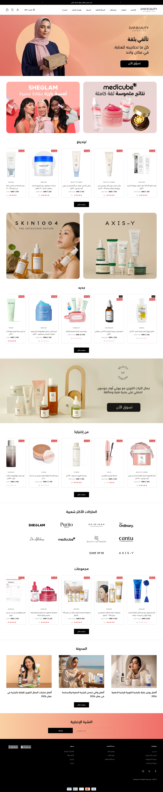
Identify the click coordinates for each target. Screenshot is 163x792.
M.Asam (43, 472)
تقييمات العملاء (76, 10)
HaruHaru (11, 472)
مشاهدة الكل (81, 204)
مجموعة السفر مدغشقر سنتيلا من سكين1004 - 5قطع (76, 613)
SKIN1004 (11, 182)
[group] (81, 45)
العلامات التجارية (69, 751)
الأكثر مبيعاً (70, 755)
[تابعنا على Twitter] (149, 771)
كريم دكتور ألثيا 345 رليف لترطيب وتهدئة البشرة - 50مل (141, 186)
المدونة (88, 10)
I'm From (76, 472)
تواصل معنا (111, 751)
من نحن (154, 751)
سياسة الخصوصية (151, 759)
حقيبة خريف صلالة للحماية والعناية (76, 331)
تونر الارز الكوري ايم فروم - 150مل (76, 475)
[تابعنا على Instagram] (143, 771)
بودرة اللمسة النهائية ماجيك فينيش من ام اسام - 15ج (43, 476)
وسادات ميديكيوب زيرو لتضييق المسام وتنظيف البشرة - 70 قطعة (43, 186)
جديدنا (72, 763)
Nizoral (141, 328)
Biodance (11, 609)
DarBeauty (76, 328)
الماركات (123, 10)
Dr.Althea (142, 182)
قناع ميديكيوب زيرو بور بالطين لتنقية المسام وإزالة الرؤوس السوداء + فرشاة (141, 613)
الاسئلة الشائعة (100, 10)
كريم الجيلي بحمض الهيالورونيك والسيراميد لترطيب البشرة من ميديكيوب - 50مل (44, 332)
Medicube (44, 182)
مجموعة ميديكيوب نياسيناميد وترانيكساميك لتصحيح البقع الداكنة (43, 613)
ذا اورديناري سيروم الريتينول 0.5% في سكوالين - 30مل (109, 332)
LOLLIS (109, 472)
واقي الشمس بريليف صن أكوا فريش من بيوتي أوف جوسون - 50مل (76, 186)
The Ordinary (109, 328)
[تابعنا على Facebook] (155, 771)
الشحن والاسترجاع (151, 755)
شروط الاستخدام (151, 763)
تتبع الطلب (113, 10)
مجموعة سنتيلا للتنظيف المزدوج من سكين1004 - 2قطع (109, 613)
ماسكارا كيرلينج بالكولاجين (109, 475)
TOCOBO (11, 328)
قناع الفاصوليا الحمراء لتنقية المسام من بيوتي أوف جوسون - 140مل (142, 476)
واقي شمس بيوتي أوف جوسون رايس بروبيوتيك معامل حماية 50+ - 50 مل (109, 186)
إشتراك (60, 730)
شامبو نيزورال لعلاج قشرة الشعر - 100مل (141, 331)
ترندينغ (72, 759)
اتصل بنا (64, 10)
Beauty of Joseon (109, 182)
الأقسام (133, 10)
